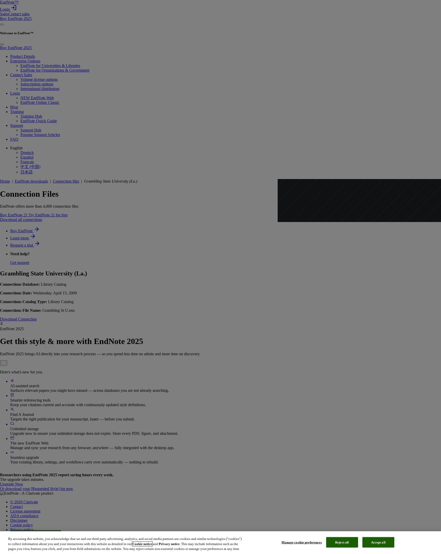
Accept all (378, 542)
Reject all (342, 542)
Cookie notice (142, 544)
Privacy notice (169, 544)
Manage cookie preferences (301, 542)
